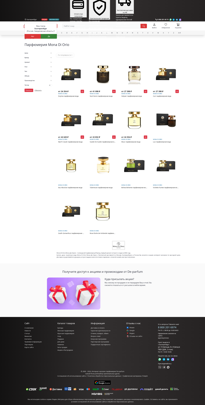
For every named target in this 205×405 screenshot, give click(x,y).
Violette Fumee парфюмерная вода (166, 188)
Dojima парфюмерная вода (68, 96)
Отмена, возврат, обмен (99, 333)
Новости (28, 331)
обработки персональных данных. (121, 402)
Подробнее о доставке (124, 45)
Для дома (60, 342)
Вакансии (28, 336)
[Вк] (177, 20)
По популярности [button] (64, 55)
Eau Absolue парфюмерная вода (70, 188)
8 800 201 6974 (167, 327)
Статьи (27, 333)
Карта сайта (29, 347)
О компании (29, 328)
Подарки (60, 339)
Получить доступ (113, 290)
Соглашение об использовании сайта (71, 376)
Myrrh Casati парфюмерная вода (70, 142)
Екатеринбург (32, 19)
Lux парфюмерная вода (162, 142)
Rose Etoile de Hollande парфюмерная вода (106, 233)
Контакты (28, 339)
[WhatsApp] (170, 20)
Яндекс (132, 333)
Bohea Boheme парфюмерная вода (134, 188)
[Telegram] (174, 20)
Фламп (132, 327)
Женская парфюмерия (65, 331)
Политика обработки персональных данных (104, 376)
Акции (44, 19)
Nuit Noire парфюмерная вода (101, 96)
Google (132, 330)
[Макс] (168, 367)
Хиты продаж (62, 347)
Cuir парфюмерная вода (162, 96)
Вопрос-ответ (96, 336)
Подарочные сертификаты (100, 345)
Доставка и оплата (97, 328)
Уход (59, 336)
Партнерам (29, 345)
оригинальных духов (111, 374)
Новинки (60, 345)
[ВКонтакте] (159, 367)
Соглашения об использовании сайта (92, 402)
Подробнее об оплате (78, 41)
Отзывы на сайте (136, 336)
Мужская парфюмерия (65, 333)
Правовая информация (33, 342)
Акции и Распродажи (65, 350)
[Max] (180, 20)
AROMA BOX (54, 19)
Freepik (145, 376)
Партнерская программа (100, 342)
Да (49, 36)
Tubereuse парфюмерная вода (101, 188)
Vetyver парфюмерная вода (131, 96)
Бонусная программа (98, 339)
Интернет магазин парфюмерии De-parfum (108, 371)
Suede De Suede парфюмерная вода (103, 142)
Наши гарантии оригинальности (101, 41)
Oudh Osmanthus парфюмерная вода (72, 233)
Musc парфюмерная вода (130, 142)
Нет (32, 36)
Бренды (60, 328)
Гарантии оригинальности (100, 331)
